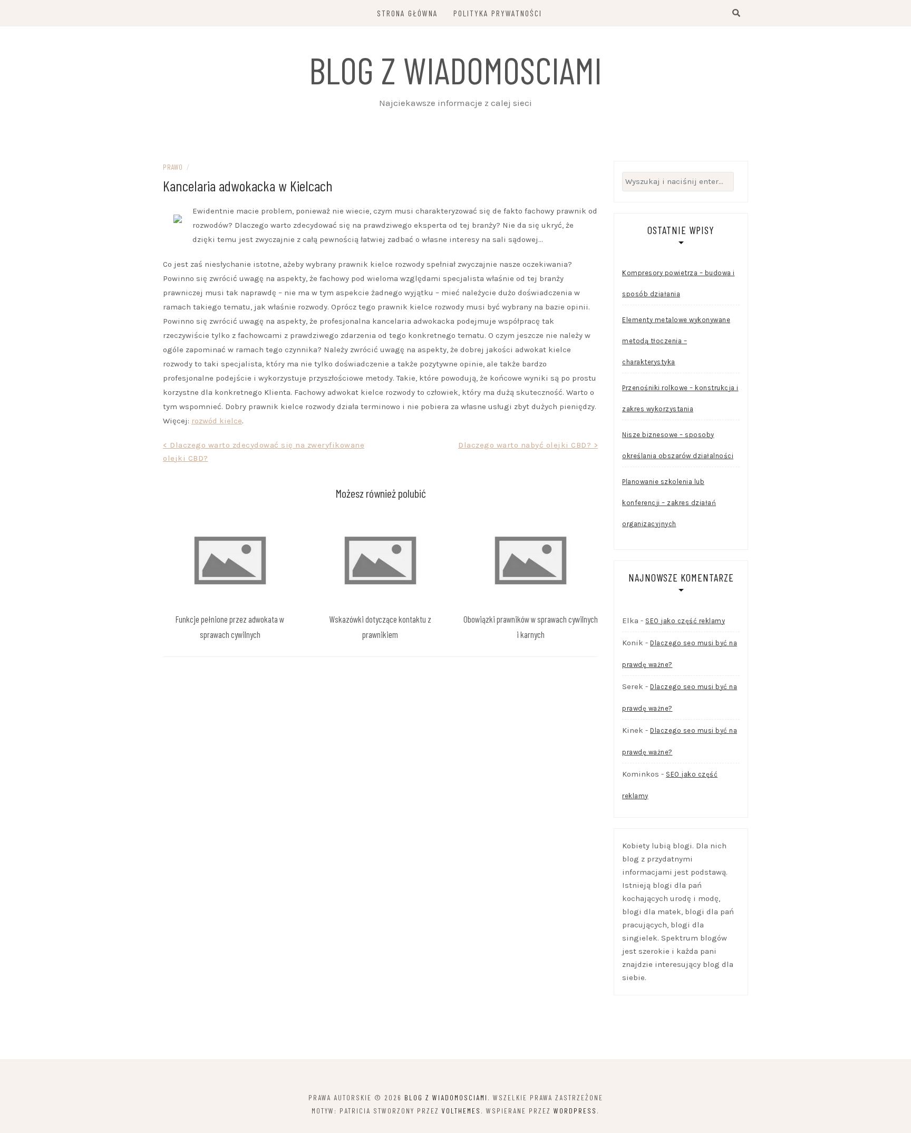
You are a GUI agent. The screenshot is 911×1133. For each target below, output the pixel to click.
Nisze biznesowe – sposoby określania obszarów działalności (677, 445)
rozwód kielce (216, 420)
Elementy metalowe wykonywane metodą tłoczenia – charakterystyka (676, 341)
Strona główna (407, 13)
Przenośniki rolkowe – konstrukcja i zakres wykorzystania (680, 398)
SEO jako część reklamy (685, 621)
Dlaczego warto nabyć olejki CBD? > (528, 445)
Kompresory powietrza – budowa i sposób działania (678, 283)
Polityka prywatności (497, 13)
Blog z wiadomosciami (455, 69)
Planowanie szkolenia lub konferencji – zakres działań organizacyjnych (669, 503)
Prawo (173, 166)
